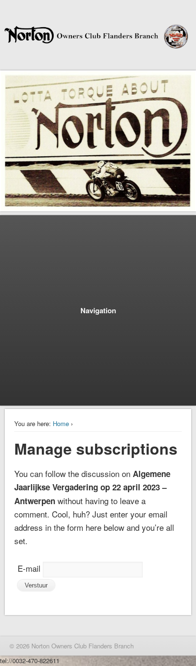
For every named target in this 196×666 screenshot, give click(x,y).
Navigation (98, 310)
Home (61, 423)
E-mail (29, 568)
